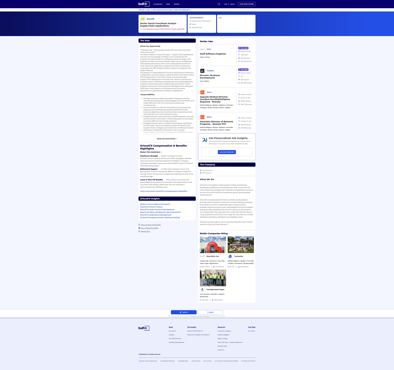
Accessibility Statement (167, 361)
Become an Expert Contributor (198, 335)
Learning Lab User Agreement (148, 361)
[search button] (219, 4)
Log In (232, 4)
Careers (171, 335)
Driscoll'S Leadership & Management (155, 215)
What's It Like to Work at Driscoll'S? (155, 204)
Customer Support (224, 331)
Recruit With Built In (194, 331)
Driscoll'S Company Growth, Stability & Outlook (160, 218)
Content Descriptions (176, 342)
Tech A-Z (221, 350)
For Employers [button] (247, 4)
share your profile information (200, 316)
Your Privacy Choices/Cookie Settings (226, 361)
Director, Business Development (210, 76)
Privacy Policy (196, 361)
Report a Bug (222, 338)
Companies (158, 4)
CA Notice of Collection (248, 361)
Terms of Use (208, 361)
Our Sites (251, 331)
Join (225, 4)
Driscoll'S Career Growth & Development (157, 210)
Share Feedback (223, 335)
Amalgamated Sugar (215, 289)
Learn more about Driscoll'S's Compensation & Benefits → (164, 191)
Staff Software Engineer (213, 54)
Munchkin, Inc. (212, 256)
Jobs (168, 4)
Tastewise (238, 256)
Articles (176, 4)
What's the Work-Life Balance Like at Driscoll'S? (160, 212)
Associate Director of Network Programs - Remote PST (216, 122)
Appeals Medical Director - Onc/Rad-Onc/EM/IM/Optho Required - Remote (215, 99)
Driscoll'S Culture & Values (151, 207)
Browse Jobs (222, 346)
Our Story (172, 331)
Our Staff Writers (175, 338)
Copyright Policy (183, 361)
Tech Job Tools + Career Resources (230, 342)
